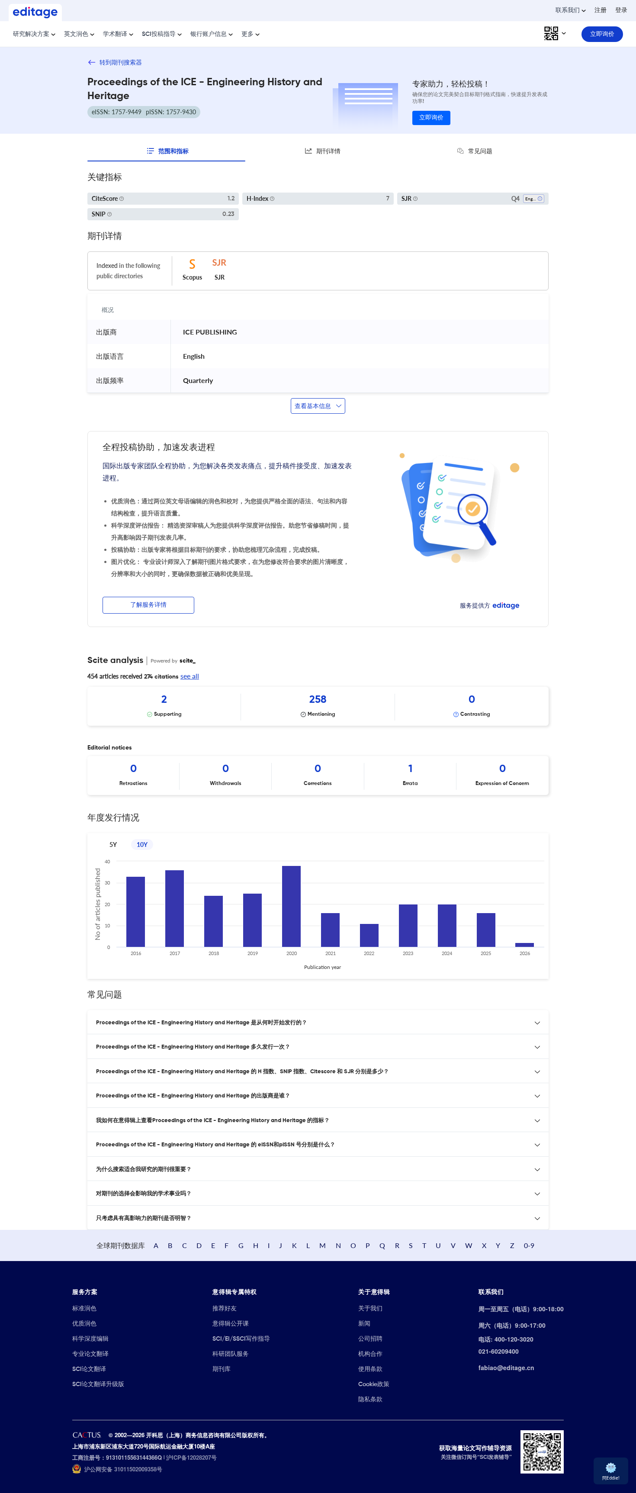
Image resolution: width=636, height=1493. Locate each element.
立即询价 (431, 118)
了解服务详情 (148, 605)
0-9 (529, 1245)
